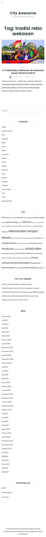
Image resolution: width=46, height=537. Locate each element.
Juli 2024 (5, 320)
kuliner (20, 222)
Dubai (4, 143)
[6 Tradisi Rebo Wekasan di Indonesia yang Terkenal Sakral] (23, 51)
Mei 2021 (5, 456)
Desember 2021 (7, 441)
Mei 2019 (5, 468)
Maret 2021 (6, 464)
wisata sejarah (30, 267)
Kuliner (4, 166)
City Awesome (23, 13)
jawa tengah (39, 217)
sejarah (23, 67)
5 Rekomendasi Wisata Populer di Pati (15, 300)
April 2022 (5, 425)
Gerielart (18, 77)
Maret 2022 (6, 429)
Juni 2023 (5, 371)
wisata (40, 243)
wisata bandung (14, 253)
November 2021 (7, 445)
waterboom (26, 243)
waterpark (34, 243)
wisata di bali (24, 253)
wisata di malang (26, 258)
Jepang (4, 158)
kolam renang (12, 222)
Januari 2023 (6, 390)
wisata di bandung (36, 253)
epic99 (4, 488)
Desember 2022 (7, 394)
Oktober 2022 (7, 402)
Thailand (5, 185)
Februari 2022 (6, 433)
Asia (3, 135)
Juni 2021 (5, 452)
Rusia (3, 174)
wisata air (8, 248)
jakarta (26, 217)
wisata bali (5, 253)
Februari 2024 (6, 340)
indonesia (19, 217)
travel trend (19, 243)
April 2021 (5, 460)
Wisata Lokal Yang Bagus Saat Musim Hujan (17, 284)
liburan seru (34, 222)
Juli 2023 (5, 367)
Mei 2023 (5, 375)
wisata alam (33, 248)
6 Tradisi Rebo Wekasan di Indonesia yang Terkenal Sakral (23, 71)
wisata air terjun (19, 249)
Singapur (5, 181)
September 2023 (7, 359)
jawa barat (31, 217)
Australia (5, 139)
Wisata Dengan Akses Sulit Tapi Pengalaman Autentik (20, 288)
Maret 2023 (6, 382)
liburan (26, 221)
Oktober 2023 (7, 355)
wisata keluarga (19, 262)
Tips (3, 193)
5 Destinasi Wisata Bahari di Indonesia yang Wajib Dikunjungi (23, 292)
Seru (42, 238)
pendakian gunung (28, 226)
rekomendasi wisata (17, 238)
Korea (4, 162)
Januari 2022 (6, 437)
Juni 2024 (5, 324)
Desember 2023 (7, 347)
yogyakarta (40, 268)
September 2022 (7, 406)
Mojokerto (9, 226)
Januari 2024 (6, 343)
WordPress (21, 531)
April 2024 (5, 332)
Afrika (4, 127)
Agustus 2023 (7, 363)
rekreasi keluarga (28, 238)
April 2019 (5, 472)
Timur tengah (6, 189)
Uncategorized (7, 201)
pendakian (20, 226)
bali (3, 217)
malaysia (4, 170)
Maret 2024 (6, 336)
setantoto (5, 497)
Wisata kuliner (35, 263)
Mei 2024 (5, 328)
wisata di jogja (16, 258)
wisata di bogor (7, 258)
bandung (8, 217)
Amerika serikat (7, 131)
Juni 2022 (5, 417)
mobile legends (7, 492)
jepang (4, 222)
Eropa (4, 146)
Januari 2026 (6, 316)
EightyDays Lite (35, 531)
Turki (3, 197)
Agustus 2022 (7, 410)
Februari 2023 (6, 386)
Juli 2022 (5, 413)
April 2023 (5, 378)
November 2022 (7, 398)
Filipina (4, 150)
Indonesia (5, 154)
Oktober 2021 (7, 448)
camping (13, 217)
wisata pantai (8, 267)
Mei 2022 (5, 421)
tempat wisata (9, 243)
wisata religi (18, 268)
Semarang (37, 238)
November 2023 (7, 351)
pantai (14, 226)
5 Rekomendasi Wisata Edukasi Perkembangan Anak (20, 296)
